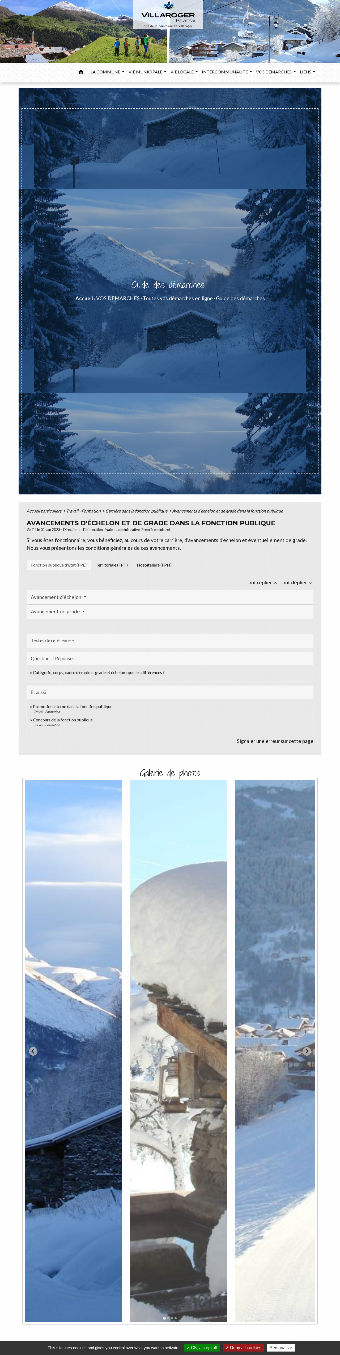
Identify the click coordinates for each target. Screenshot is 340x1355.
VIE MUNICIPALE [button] (146, 71)
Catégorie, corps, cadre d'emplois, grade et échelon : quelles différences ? (99, 672)
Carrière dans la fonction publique (136, 510)
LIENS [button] (306, 71)
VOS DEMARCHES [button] (274, 71)
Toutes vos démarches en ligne (178, 298)
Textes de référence (51, 640)
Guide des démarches (240, 298)
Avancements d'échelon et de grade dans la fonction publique (227, 510)
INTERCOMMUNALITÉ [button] (225, 71)
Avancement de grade (56, 611)
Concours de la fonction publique (63, 719)
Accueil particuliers (44, 510)
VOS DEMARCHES (118, 298)
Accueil (84, 298)
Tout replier (261, 582)
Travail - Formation (83, 510)
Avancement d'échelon (56, 597)
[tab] (59, 565)
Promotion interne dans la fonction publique (72, 706)
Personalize (281, 1347)
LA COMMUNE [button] (106, 71)
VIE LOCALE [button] (182, 71)
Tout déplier (296, 582)
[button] (81, 73)
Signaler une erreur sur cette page (275, 741)
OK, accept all (203, 1347)
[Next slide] (307, 1051)
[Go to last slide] (33, 1051)
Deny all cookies (245, 1347)
